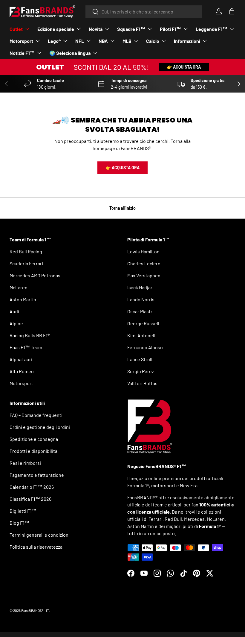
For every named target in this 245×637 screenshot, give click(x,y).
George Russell (143, 323)
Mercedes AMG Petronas (35, 275)
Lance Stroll (139, 359)
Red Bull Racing (26, 251)
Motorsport (21, 383)
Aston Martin (23, 299)
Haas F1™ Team (26, 347)
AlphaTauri (21, 359)
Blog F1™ (19, 523)
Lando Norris (140, 299)
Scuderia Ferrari (26, 263)
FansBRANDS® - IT (35, 610)
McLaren (18, 287)
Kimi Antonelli (142, 335)
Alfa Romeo (22, 371)
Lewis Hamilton (143, 251)
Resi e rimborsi (25, 463)
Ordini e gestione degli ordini (40, 427)
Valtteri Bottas (142, 383)
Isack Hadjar (139, 287)
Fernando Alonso (145, 347)
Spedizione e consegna (34, 439)
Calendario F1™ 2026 (32, 487)
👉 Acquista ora (184, 66)
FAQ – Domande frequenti (36, 415)
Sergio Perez (140, 371)
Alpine (16, 323)
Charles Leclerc (143, 263)
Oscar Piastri (140, 311)
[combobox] (143, 11)
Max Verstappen (143, 275)
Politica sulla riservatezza (36, 547)
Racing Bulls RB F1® (30, 335)
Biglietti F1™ (23, 511)
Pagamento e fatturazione (37, 475)
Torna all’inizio (122, 208)
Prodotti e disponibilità (33, 451)
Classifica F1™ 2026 (30, 499)
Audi (14, 311)
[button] (231, 11)
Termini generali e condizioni (40, 535)
